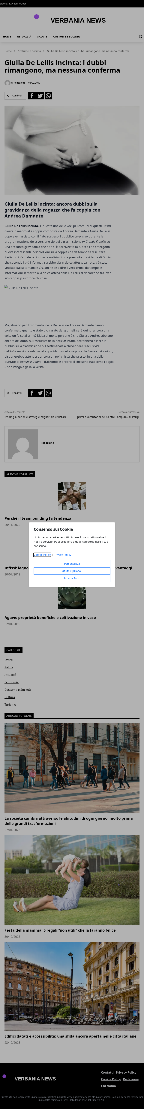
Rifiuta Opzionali (72, 571)
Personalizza (72, 563)
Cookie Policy (42, 554)
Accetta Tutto (72, 578)
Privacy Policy (62, 554)
